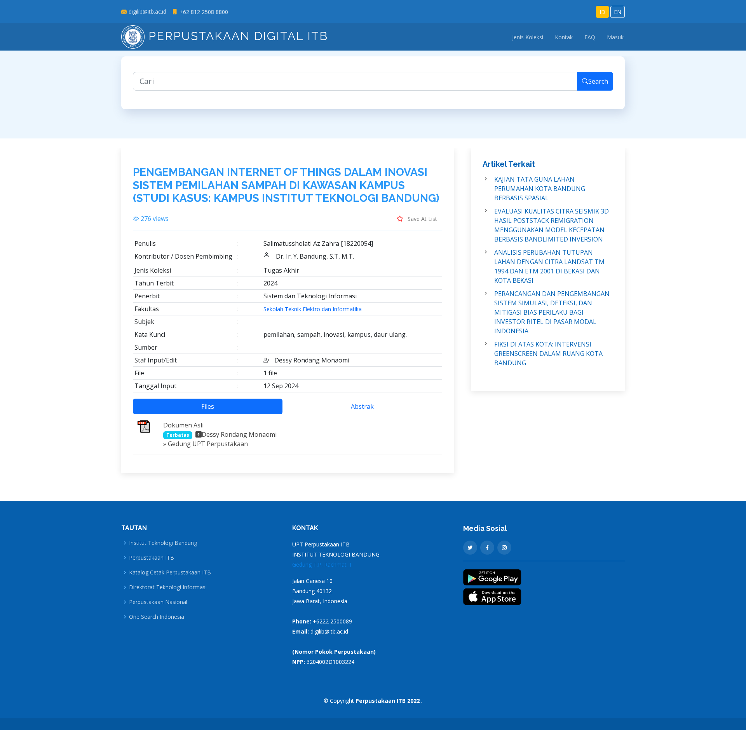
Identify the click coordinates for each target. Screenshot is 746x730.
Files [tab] (207, 406)
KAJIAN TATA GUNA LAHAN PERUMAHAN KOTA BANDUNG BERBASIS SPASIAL (539, 188)
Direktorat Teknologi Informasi (168, 587)
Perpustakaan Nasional (158, 602)
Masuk (615, 37)
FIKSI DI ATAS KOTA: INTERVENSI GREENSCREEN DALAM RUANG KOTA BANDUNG (548, 353)
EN (617, 12)
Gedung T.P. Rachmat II (321, 564)
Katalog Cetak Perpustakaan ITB (170, 572)
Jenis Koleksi (527, 37)
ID (602, 12)
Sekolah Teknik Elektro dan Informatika (312, 309)
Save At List (421, 218)
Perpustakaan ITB (151, 557)
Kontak (564, 37)
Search (598, 81)
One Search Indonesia (156, 617)
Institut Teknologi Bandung (163, 543)
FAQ (589, 37)
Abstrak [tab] (362, 406)
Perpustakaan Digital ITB (236, 36)
